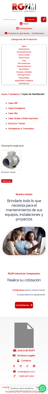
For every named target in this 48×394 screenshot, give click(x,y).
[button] (24, 305)
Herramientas (24, 63)
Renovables (24, 78)
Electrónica (24, 58)
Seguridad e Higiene (24, 80)
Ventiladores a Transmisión (21, 128)
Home (4, 94)
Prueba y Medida (24, 72)
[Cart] (43, 19)
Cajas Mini (13, 113)
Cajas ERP (13, 103)
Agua (24, 46)
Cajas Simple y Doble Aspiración (23, 118)
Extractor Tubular (16, 123)
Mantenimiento (24, 66)
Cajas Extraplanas (16, 108)
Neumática (24, 69)
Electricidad (24, 55)
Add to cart (7, 181)
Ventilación (24, 83)
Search (30, 19)
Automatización (24, 52)
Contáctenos (18, 290)
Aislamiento (24, 49)
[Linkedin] (34, 366)
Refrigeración (24, 75)
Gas (24, 60)
